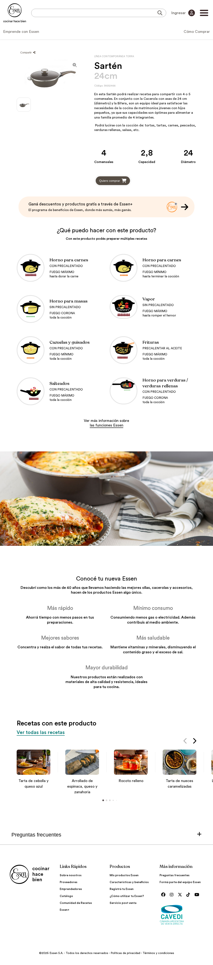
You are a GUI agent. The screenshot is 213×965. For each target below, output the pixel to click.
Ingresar (179, 13)
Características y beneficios (129, 882)
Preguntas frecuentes (174, 875)
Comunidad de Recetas (76, 903)
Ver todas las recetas (41, 732)
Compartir (26, 52)
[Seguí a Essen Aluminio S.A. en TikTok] (189, 895)
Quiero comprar (109, 180)
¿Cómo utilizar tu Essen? (127, 896)
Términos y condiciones (158, 953)
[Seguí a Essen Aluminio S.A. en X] (181, 895)
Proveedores (68, 882)
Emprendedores (71, 889)
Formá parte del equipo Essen (180, 882)
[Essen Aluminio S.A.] (14, 12)
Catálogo (66, 896)
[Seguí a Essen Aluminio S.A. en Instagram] (173, 895)
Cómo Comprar (197, 31)
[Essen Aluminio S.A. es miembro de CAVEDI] (181, 915)
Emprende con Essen (21, 31)
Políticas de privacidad (125, 953)
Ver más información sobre (106, 423)
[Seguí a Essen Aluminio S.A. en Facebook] (164, 895)
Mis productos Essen (124, 875)
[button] (185, 741)
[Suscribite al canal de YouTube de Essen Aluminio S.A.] (197, 895)
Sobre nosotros (71, 875)
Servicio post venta (123, 903)
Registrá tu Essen (122, 889)
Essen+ (64, 909)
